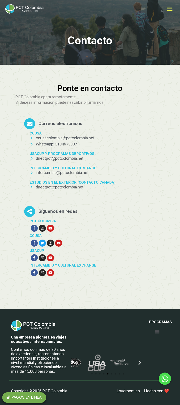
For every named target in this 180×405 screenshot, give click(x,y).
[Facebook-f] (34, 228)
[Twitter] (42, 243)
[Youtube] (50, 228)
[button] (24, 397)
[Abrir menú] (169, 8)
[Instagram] (42, 228)
